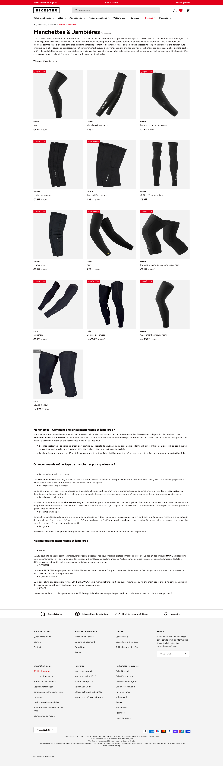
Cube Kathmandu (124, 676)
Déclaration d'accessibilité (46, 702)
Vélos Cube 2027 (83, 686)
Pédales (120, 702)
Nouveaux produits (84, 671)
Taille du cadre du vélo (127, 647)
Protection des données (44, 681)
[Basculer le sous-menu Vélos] (65, 18)
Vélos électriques (42, 18)
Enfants (135, 18)
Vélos (60, 18)
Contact (37, 647)
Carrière (37, 642)
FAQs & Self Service (84, 636)
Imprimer (37, 697)
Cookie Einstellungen (43, 686)
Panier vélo (121, 707)
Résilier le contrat (41, 671)
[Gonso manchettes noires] (111, 234)
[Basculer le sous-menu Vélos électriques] (53, 18)
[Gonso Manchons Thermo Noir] (165, 94)
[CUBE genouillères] (58, 374)
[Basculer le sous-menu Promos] (155, 18)
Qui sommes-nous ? (42, 636)
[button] (181, 10)
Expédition (80, 647)
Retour (78, 652)
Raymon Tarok (123, 692)
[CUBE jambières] (111, 304)
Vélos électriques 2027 (86, 681)
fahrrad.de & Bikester (46, 756)
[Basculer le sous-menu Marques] (170, 18)
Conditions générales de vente (48, 692)
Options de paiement (85, 642)
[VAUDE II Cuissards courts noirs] (111, 164)
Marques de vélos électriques (89, 697)
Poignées (120, 712)
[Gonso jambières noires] (58, 94)
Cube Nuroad (122, 671)
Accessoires (76, 18)
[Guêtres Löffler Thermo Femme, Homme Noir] (165, 164)
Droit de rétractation (43, 676)
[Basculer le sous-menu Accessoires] (84, 18)
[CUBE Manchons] (58, 304)
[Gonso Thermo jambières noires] (165, 234)
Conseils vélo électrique (127, 642)
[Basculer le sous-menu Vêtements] (126, 18)
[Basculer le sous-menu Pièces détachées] (109, 18)
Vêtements (119, 18)
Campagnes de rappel (44, 716)
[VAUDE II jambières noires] (58, 234)
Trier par (37, 61)
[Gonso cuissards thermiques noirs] (165, 304)
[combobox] (116, 10)
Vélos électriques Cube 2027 (88, 692)
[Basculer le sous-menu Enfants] (141, 18)
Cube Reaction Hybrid (126, 681)
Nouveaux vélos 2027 (85, 676)
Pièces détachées (98, 18)
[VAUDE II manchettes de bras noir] (58, 164)
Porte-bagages (123, 718)
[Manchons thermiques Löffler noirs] (111, 94)
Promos (149, 18)
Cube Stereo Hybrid (125, 686)
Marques (163, 18)
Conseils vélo (122, 636)
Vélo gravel (121, 697)
